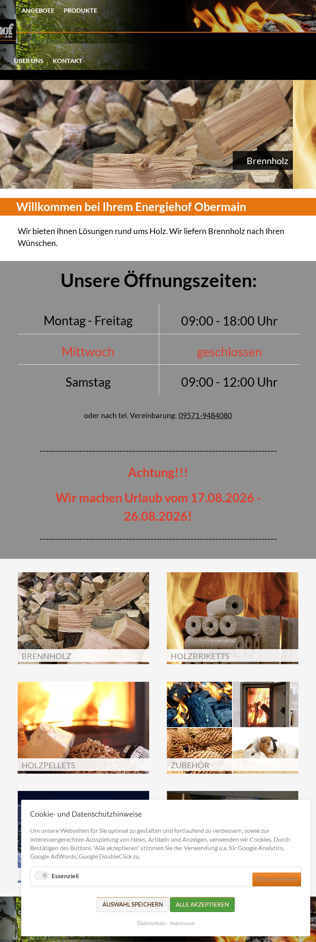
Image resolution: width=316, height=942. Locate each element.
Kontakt (67, 60)
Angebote (38, 10)
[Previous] (8, 134)
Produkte (80, 10)
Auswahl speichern (133, 904)
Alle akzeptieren (202, 904)
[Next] (307, 134)
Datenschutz (151, 923)
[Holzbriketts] (158, 134)
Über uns (29, 60)
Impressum (182, 923)
